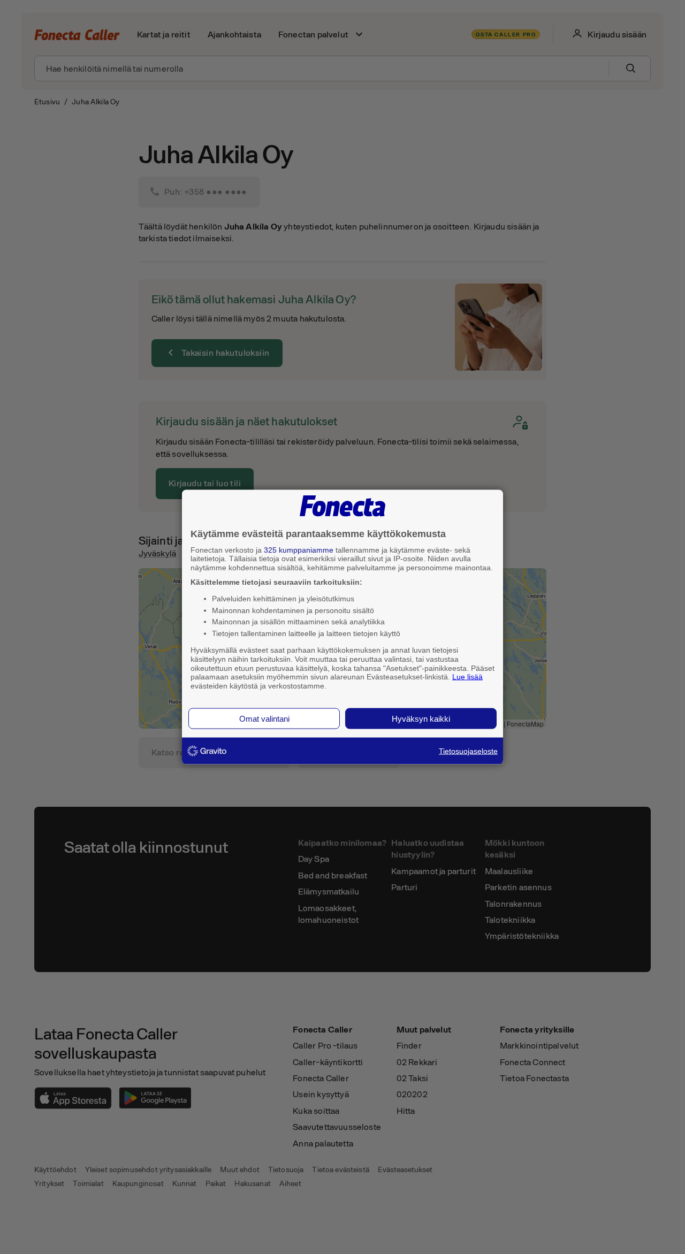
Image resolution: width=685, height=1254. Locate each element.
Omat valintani (264, 718)
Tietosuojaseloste (468, 750)
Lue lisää (467, 676)
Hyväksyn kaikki (421, 718)
